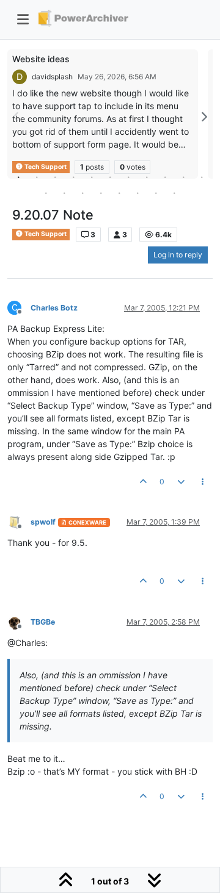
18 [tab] (156, 193)
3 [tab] (55, 177)
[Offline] (19, 521)
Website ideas (41, 59)
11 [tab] (202, 177)
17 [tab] (137, 193)
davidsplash (52, 76)
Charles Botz (54, 307)
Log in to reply (177, 254)
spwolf (43, 521)
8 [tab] (147, 177)
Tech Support (45, 234)
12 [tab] (46, 193)
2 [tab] (37, 177)
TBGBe (43, 621)
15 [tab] (101, 193)
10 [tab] (183, 177)
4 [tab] (73, 177)
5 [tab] (92, 177)
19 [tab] (174, 193)
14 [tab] (82, 193)
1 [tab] (18, 177)
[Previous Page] (16, 117)
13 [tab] (64, 193)
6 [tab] (110, 177)
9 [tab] (165, 177)
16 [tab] (119, 193)
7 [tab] (128, 177)
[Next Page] (203, 117)
